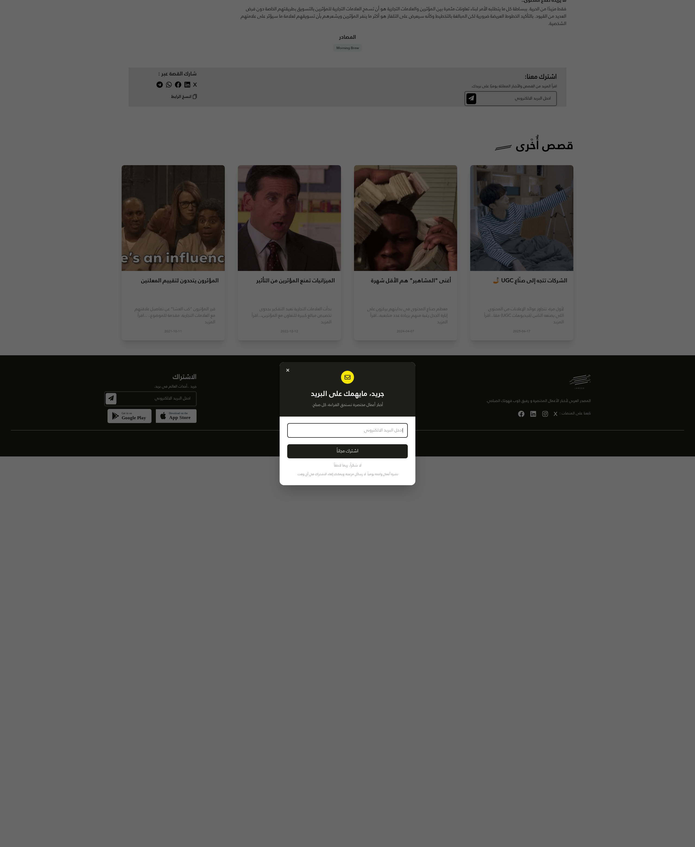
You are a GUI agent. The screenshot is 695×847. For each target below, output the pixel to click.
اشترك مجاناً (347, 451)
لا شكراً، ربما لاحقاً (347, 465)
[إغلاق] (288, 370)
